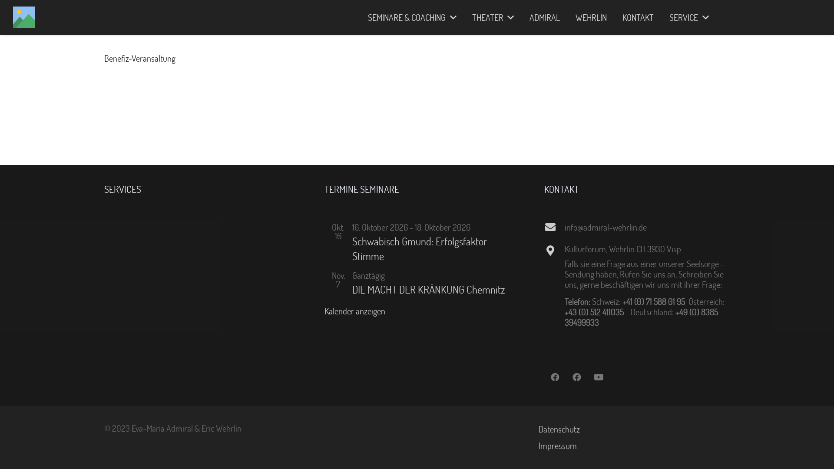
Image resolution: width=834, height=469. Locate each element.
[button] (451, 17)
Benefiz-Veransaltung (139, 58)
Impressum (558, 445)
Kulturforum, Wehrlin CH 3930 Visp (623, 248)
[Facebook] (555, 377)
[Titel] (24, 17)
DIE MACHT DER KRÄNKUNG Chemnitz (428, 289)
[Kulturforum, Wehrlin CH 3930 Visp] (554, 250)
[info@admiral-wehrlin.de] (554, 227)
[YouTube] (598, 377)
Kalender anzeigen (354, 311)
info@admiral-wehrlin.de (606, 227)
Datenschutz (559, 429)
